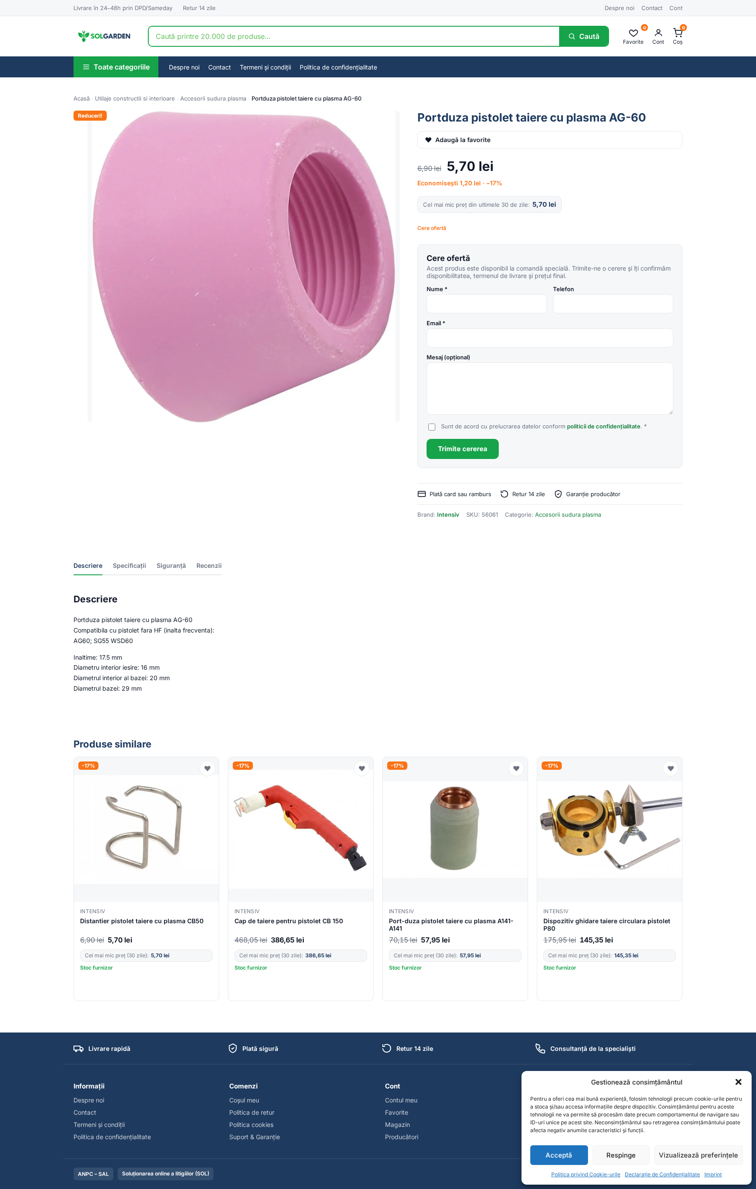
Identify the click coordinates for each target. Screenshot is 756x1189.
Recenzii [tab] (209, 565)
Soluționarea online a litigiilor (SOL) (165, 1173)
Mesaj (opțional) (448, 357)
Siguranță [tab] (171, 565)
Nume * (437, 288)
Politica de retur (251, 1112)
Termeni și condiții (265, 67)
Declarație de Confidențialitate (662, 1174)
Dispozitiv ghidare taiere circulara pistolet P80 (606, 924)
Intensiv (448, 514)
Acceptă (559, 1155)
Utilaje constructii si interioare (135, 98)
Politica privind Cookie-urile (585, 1174)
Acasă (82, 98)
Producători (401, 1136)
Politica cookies (251, 1124)
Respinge (621, 1155)
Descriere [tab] (88, 565)
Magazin (397, 1124)
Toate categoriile (122, 67)
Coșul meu (244, 1100)
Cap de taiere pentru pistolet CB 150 (288, 921)
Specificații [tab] (129, 565)
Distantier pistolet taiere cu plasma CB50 (141, 921)
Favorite (396, 1112)
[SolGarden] (104, 36)
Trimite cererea (462, 449)
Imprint (713, 1174)
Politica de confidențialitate (338, 67)
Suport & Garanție (254, 1136)
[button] (738, 1082)
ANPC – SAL (93, 1174)
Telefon (563, 288)
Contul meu (401, 1100)
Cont (675, 7)
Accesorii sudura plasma (213, 98)
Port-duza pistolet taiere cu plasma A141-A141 (451, 924)
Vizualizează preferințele (698, 1155)
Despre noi (619, 7)
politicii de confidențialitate (603, 426)
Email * (436, 323)
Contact (651, 7)
